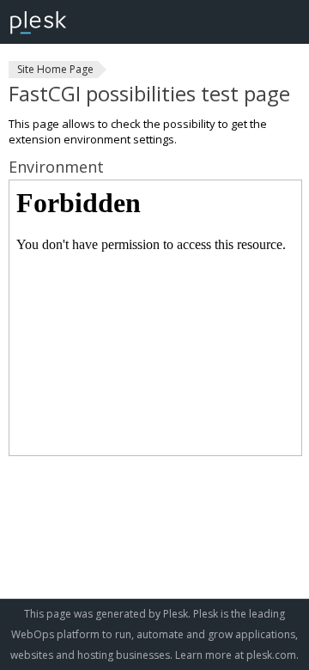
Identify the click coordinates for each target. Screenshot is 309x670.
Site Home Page (55, 69)
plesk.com (271, 655)
